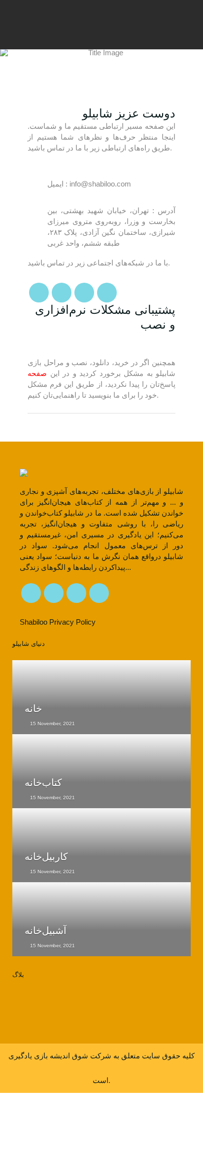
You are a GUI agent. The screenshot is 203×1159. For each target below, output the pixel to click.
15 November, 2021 (52, 723)
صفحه (37, 373)
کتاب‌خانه (43, 782)
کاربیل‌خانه (46, 856)
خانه (33, 708)
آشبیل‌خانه (46, 930)
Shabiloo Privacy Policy (58, 622)
